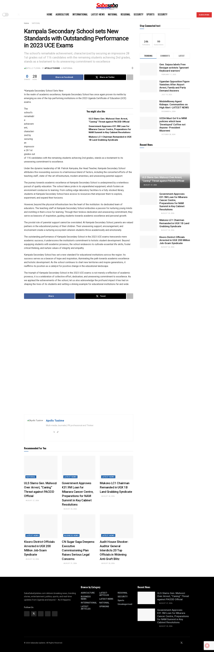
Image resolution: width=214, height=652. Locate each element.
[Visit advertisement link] (61, 130)
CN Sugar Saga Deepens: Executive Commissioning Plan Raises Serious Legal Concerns (78, 550)
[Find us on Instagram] (41, 613)
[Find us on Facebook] (14, 14)
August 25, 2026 (70, 509)
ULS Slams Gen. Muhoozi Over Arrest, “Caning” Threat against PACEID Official (173, 596)
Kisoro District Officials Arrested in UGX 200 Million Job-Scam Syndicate (174, 240)
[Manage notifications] (207, 645)
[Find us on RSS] (28, 14)
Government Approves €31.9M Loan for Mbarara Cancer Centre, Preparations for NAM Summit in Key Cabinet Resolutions (110, 129)
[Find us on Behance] (48, 613)
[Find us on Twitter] (18, 14)
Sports (150, 14)
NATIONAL (112, 14)
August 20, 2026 (108, 563)
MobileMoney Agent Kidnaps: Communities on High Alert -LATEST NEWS (174, 104)
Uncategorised (125, 604)
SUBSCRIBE (204, 15)
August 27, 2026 (32, 500)
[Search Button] (191, 14)
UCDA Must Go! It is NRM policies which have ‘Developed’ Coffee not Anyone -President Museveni (173, 124)
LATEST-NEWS (98, 14)
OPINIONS (104, 606)
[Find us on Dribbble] (55, 613)
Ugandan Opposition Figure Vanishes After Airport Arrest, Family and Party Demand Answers (174, 86)
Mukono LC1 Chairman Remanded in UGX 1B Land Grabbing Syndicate (116, 487)
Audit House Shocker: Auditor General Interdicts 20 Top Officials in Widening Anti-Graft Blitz (114, 550)
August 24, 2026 (108, 496)
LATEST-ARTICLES (104, 594)
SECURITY (138, 14)
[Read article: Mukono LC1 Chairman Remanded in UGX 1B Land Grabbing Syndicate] (116, 468)
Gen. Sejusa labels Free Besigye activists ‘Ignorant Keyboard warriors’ (174, 67)
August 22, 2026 (32, 559)
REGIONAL (125, 14)
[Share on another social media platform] (130, 77)
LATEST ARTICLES (86, 607)
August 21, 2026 (70, 563)
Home (49, 14)
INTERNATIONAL (80, 14)
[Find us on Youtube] (23, 14)
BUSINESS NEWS (71, 535)
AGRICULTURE (62, 14)
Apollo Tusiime (52, 68)
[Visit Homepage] (107, 5)
